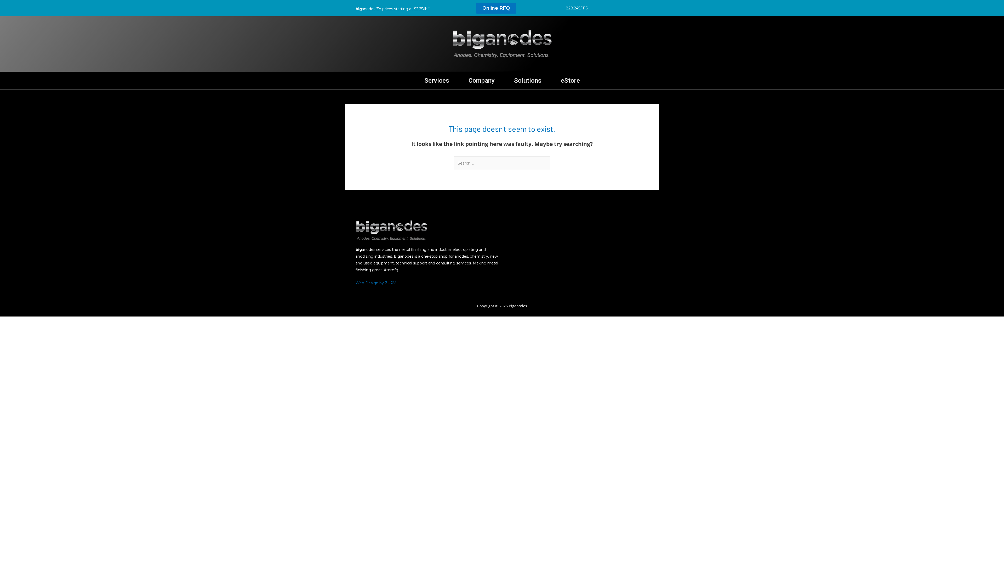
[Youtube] (632, 8)
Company (482, 80)
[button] (496, 8)
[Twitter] (608, 8)
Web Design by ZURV (376, 283)
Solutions (527, 80)
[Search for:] (502, 163)
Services (436, 80)
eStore (570, 80)
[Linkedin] (620, 8)
